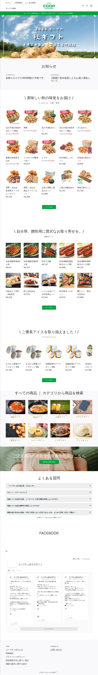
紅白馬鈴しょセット (66, 159)
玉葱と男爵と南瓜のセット (48, 189)
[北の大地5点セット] (49, 116)
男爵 (25, 128)
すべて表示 (49, 207)
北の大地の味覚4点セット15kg (13, 129)
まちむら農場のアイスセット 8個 (33, 365)
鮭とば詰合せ (29, 291)
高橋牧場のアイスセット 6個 (53, 365)
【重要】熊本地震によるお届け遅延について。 (70, 79)
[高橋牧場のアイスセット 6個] (53, 351)
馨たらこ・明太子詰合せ (84, 292)
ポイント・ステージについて (17, 492)
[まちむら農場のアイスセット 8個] (34, 351)
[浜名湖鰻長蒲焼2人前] (13, 250)
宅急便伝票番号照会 (49, 462)
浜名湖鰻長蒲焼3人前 (31, 263)
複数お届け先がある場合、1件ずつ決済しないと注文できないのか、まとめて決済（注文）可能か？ (41, 512)
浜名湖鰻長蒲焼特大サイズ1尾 (66, 263)
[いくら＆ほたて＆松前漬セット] (49, 280)
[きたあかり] (84, 116)
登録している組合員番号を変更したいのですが (23, 506)
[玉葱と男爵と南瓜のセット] (49, 176)
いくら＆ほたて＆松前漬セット (48, 292)
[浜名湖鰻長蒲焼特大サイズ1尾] (66, 250)
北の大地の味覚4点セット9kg (66, 129)
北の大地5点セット (49, 129)
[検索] (83, 6)
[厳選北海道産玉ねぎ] (13, 146)
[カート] (91, 6)
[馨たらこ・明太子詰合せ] (84, 280)
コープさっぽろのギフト (30, 564)
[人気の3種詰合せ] (66, 176)
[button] (9, 358)
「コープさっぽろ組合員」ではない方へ (21, 486)
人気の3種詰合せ (66, 187)
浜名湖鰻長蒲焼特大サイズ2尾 (84, 263)
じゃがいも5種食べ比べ (31, 159)
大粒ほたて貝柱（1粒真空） (12, 292)
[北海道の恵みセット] (84, 146)
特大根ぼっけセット (66, 292)
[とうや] (49, 146)
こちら (49, 517)
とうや (44, 157)
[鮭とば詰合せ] (31, 280)
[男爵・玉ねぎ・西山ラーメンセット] (31, 176)
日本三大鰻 (46, 261)
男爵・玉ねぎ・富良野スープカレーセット (12, 190)
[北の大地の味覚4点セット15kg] (13, 116)
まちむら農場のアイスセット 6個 (13, 365)
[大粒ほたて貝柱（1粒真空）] (13, 280)
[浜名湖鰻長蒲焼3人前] (31, 250)
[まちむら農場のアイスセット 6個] (14, 351)
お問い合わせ (56, 650)
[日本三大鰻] (49, 250)
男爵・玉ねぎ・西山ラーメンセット (30, 190)
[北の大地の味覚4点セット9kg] (66, 116)
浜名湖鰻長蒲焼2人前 (13, 263)
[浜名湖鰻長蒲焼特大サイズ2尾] (84, 250)
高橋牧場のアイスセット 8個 (73, 365)
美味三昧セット (84, 187)
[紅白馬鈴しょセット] (66, 146)
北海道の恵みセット (84, 159)
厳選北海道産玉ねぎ (12, 159)
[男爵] (31, 116)
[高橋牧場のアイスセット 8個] (73, 351)
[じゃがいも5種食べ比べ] (31, 146)
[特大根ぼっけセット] (66, 280)
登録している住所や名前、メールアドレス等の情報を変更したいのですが (32, 499)
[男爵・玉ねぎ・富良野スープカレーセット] (13, 176)
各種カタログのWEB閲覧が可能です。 (26, 78)
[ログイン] (87, 6)
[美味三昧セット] (84, 176)
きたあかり (82, 128)
